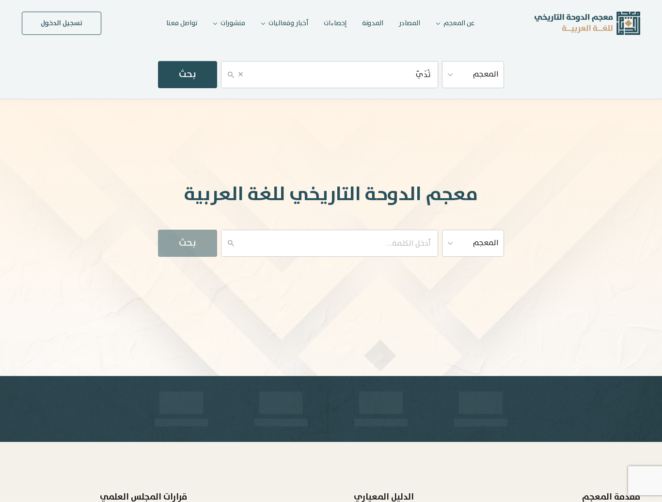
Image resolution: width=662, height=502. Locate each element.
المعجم (486, 74)
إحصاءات (335, 23)
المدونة (372, 23)
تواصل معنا (181, 23)
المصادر (409, 23)
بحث (187, 74)
